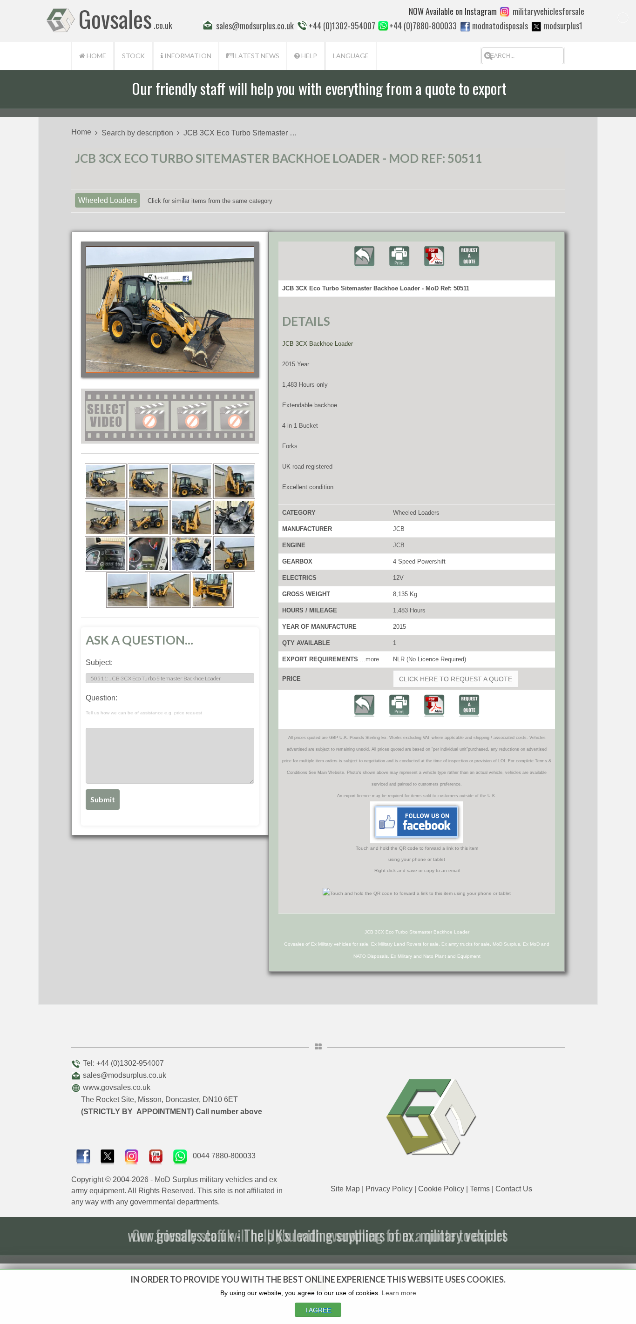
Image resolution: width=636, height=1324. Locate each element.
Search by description (137, 133)
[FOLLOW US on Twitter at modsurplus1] (563, 26)
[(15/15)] (213, 590)
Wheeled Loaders (107, 200)
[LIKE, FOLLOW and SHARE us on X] (107, 1156)
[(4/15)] (234, 481)
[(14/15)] (170, 590)
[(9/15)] (106, 553)
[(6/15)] (148, 517)
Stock (133, 56)
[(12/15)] (234, 553)
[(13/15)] (127, 590)
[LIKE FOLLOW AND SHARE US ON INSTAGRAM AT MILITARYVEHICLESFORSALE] (548, 11)
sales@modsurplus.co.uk (124, 1075)
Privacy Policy (389, 1189)
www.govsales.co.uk (116, 1087)
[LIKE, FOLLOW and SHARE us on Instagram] (131, 1156)
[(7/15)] (191, 517)
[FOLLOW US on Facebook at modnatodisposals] (465, 26)
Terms (480, 1189)
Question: (144, 704)
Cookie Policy (441, 1189)
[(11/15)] (191, 553)
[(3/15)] (191, 481)
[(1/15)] (106, 481)
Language (351, 56)
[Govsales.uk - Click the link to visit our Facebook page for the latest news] (416, 822)
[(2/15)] (148, 481)
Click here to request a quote (455, 679)
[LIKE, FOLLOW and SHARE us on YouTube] (156, 1156)
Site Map (345, 1189)
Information (187, 56)
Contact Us (513, 1189)
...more (369, 659)
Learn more (399, 1293)
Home (95, 56)
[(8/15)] (234, 517)
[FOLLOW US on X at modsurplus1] (536, 26)
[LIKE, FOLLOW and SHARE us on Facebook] (83, 1156)
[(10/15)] (148, 553)
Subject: (99, 662)
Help (308, 56)
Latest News (256, 56)
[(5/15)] (106, 517)
